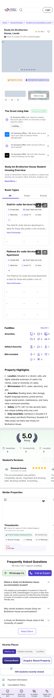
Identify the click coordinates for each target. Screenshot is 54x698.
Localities (40, 651)
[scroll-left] (44, 460)
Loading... (16, 126)
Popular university (25, 651)
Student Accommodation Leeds (38, 22)
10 (34, 69)
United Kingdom (16, 22)
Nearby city (9, 651)
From (10, 547)
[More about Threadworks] (25, 512)
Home (4, 22)
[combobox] (29, 9)
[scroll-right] (51, 460)
